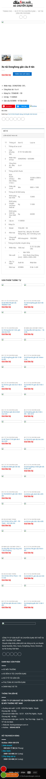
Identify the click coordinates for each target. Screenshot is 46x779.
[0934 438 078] (3, 774)
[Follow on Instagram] (8, 654)
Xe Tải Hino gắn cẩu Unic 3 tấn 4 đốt (12, 385)
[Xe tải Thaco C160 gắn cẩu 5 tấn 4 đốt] (12, 428)
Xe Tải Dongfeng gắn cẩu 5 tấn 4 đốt (33, 304)
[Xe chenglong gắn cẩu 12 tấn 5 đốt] (34, 592)
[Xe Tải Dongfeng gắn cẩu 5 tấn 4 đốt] (34, 291)
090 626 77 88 (9, 748)
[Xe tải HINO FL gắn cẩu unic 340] (34, 564)
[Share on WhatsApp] (3, 119)
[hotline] (8, 106)
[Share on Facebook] (7, 119)
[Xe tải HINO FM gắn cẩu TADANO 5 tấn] (12, 291)
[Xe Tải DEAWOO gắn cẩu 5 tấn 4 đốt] (12, 482)
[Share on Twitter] (11, 119)
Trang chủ (7, 11)
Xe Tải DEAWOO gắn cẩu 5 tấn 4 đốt (12, 495)
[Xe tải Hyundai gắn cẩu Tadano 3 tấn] (34, 346)
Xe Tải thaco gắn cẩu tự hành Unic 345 (11, 413)
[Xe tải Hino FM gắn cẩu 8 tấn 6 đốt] (34, 537)
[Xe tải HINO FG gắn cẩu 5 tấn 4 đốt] (34, 373)
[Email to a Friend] (15, 119)
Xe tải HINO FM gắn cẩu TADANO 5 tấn (9, 304)
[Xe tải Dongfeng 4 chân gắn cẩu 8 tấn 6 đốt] (34, 455)
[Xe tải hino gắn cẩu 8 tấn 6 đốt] (34, 482)
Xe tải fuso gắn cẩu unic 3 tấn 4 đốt (11, 604)
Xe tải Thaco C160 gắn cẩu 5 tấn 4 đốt (11, 440)
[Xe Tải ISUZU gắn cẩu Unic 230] (34, 428)
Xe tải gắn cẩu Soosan (29, 12)
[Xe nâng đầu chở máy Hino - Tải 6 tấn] (34, 318)
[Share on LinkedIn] (23, 119)
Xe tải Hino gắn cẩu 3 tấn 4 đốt (33, 521)
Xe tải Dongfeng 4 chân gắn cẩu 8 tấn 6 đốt (34, 467)
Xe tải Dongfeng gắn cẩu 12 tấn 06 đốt (12, 358)
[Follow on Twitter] (12, 654)
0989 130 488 (9, 754)
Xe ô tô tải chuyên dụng (25, 11)
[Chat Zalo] (22, 106)
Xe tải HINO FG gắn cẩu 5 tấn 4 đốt (33, 385)
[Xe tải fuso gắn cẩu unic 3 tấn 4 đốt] (12, 592)
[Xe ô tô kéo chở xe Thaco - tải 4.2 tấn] (12, 564)
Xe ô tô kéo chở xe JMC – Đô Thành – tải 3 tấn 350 (11, 522)
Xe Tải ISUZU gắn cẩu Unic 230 (34, 439)
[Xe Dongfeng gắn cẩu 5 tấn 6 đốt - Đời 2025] (34, 400)
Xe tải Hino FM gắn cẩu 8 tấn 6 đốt (33, 549)
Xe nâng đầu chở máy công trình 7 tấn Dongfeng (12, 549)
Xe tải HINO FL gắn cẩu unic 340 (34, 576)
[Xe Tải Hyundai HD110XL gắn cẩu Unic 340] (12, 318)
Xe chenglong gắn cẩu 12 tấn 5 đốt (34, 604)
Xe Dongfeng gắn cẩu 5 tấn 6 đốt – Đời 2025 (33, 413)
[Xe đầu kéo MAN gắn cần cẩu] (12, 455)
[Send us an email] (15, 654)
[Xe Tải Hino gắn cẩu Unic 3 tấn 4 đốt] (12, 373)
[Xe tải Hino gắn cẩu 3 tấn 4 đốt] (34, 510)
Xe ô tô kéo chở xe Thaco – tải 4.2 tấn (11, 577)
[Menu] (3, 3)
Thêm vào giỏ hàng (22, 74)
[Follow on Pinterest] (19, 654)
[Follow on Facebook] (4, 654)
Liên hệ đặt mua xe (10, 135)
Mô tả (5, 131)
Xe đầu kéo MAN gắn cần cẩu (11, 466)
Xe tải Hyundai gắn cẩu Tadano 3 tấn (33, 358)
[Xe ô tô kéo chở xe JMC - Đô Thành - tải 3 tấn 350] (12, 510)
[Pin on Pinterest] (19, 119)
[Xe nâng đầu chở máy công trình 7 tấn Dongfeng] (12, 537)
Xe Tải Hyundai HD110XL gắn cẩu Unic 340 (11, 331)
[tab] (23, 131)
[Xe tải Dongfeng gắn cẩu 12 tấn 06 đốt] (12, 346)
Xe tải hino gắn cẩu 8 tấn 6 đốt (33, 494)
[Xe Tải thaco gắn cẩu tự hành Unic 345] (12, 400)
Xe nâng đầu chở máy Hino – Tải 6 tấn (34, 331)
